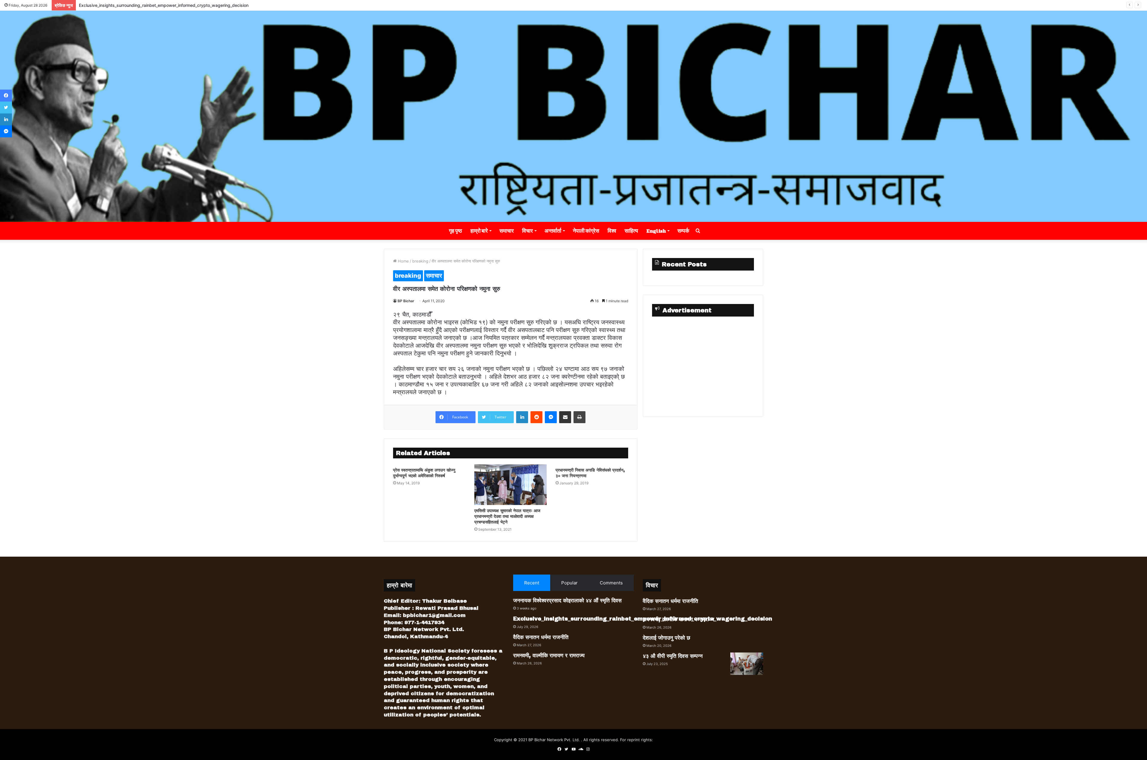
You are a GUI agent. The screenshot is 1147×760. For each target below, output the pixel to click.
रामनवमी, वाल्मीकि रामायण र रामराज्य (549, 655)
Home (403, 261)
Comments (611, 583)
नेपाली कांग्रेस (586, 231)
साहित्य (631, 231)
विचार (527, 231)
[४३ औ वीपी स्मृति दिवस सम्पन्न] (746, 663)
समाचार (506, 231)
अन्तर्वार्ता (553, 231)
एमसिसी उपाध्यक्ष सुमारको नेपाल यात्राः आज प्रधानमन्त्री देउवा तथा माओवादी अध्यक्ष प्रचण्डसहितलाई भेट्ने (507, 516)
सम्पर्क (683, 231)
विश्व (612, 231)
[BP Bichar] (573, 116)
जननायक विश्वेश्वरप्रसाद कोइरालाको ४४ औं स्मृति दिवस (567, 601)
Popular (569, 583)
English (656, 231)
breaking (420, 261)
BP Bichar (406, 301)
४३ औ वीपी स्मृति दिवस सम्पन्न (673, 656)
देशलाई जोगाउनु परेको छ (666, 638)
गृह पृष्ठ (455, 231)
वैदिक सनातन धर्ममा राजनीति (540, 637)
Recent (531, 583)
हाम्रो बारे (479, 231)
